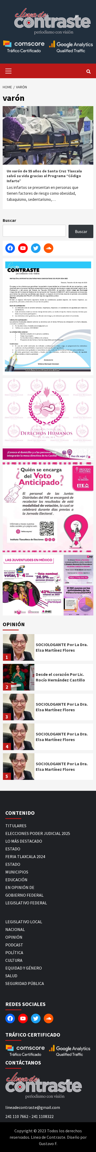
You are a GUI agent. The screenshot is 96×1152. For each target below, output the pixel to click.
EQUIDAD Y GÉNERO (23, 968)
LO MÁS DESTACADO (23, 841)
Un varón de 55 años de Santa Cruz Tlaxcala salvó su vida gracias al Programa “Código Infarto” (44, 176)
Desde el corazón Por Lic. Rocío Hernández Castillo (60, 677)
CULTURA (13, 960)
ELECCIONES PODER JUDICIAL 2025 (37, 833)
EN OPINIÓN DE (19, 887)
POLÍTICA (14, 952)
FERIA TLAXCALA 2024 (25, 856)
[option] (48, 649)
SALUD (11, 975)
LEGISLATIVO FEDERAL (26, 902)
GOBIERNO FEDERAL (24, 895)
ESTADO (12, 848)
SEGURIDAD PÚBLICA (24, 983)
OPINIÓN (13, 937)
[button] (33, 585)
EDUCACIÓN (16, 879)
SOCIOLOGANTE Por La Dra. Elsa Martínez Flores (62, 647)
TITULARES (15, 825)
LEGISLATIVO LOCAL (23, 921)
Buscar (9, 220)
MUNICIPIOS (16, 872)
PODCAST (14, 944)
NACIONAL (15, 929)
